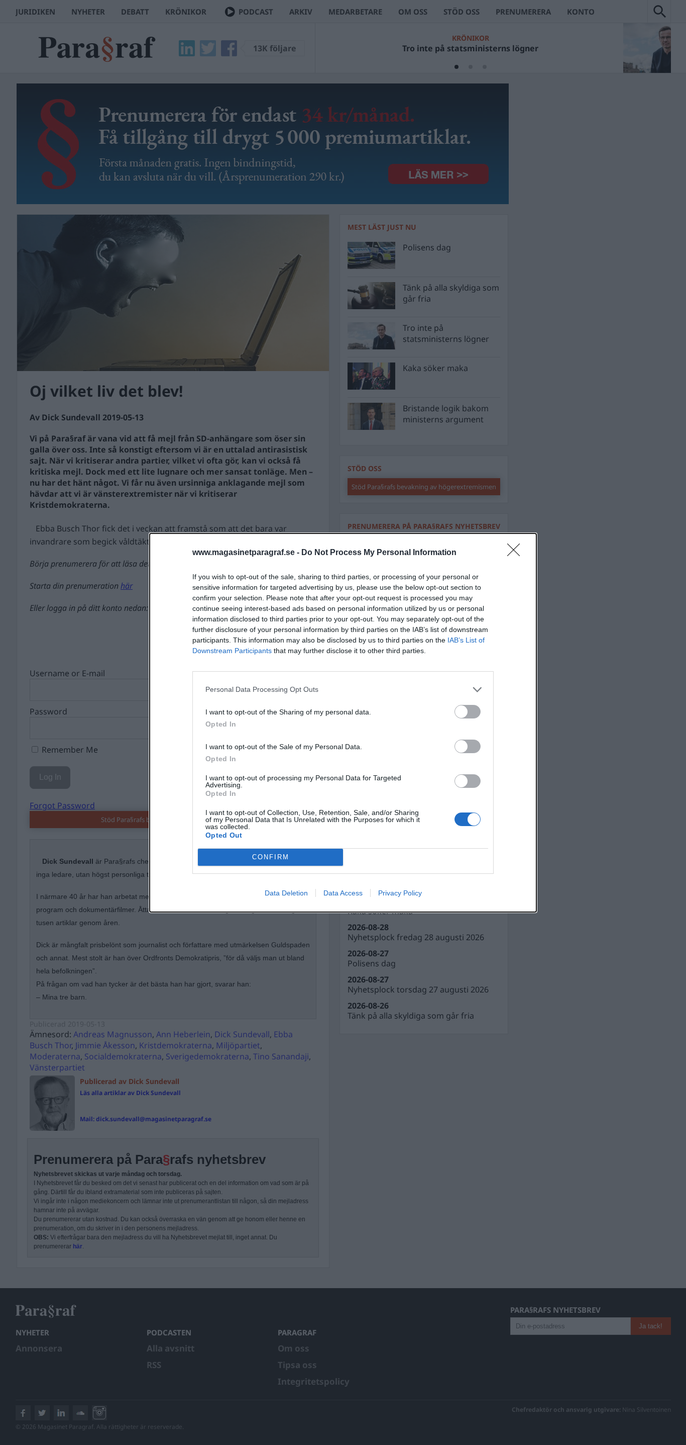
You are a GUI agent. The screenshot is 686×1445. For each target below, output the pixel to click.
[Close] (516, 553)
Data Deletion (286, 893)
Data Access (343, 893)
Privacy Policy (400, 893)
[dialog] (343, 722)
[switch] (467, 711)
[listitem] (343, 689)
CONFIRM (270, 857)
